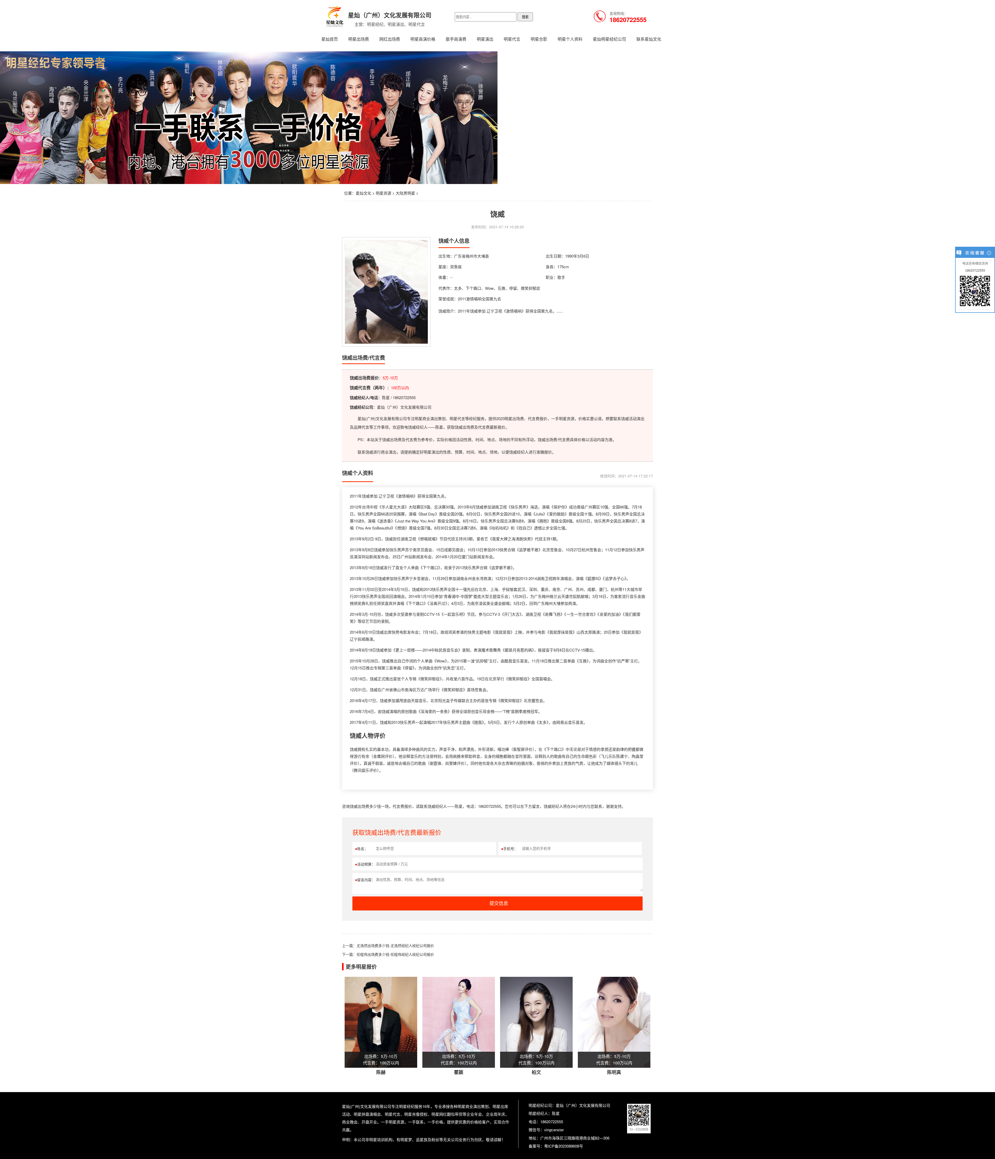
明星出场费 (358, 39)
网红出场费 (389, 39)
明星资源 (383, 193)
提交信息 (498, 903)
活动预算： (365, 864)
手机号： (509, 848)
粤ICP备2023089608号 (563, 1146)
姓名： (361, 848)
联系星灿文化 (648, 39)
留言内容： (365, 879)
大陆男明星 (405, 193)
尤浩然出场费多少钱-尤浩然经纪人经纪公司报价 (395, 945)
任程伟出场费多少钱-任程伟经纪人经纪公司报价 (395, 954)
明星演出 (485, 39)
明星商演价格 (422, 39)
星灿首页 (329, 39)
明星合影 (539, 39)
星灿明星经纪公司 (609, 39)
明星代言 (512, 39)
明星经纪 (407, 1106)
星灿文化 (363, 193)
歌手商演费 (456, 39)
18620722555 (975, 270)
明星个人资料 (570, 39)
